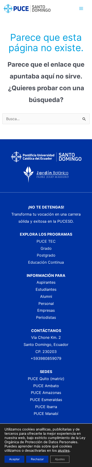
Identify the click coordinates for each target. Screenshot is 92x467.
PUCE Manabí (46, 413)
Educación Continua (46, 262)
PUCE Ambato (46, 385)
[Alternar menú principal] (81, 8)
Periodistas (46, 317)
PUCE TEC (46, 241)
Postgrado (46, 255)
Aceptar (14, 459)
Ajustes (60, 459)
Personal (46, 303)
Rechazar (37, 459)
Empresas (46, 310)
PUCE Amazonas (46, 392)
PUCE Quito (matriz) (46, 378)
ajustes (64, 450)
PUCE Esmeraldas (46, 399)
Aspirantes (46, 282)
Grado (46, 248)
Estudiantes (46, 289)
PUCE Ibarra (46, 406)
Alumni (46, 296)
